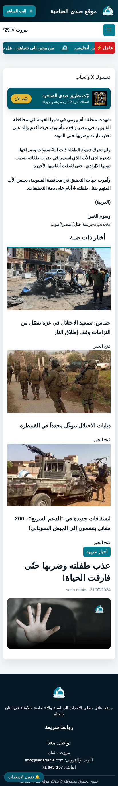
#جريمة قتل (85, 224)
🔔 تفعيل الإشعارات (24, 777)
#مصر (68, 224)
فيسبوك (103, 77)
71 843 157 (52, 767)
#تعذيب (104, 224)
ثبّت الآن (21, 99)
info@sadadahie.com (44, 760)
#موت (56, 224)
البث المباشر (16, 11)
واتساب (83, 77)
